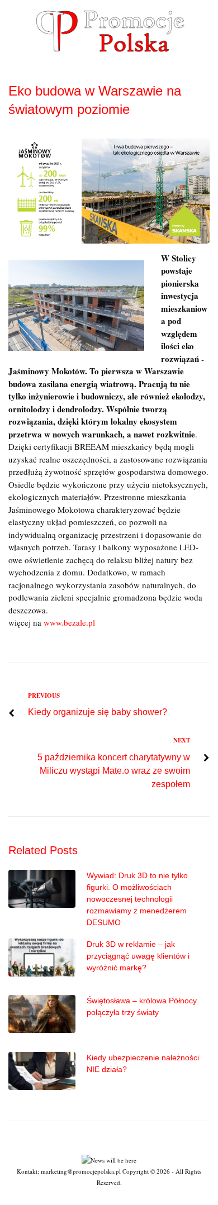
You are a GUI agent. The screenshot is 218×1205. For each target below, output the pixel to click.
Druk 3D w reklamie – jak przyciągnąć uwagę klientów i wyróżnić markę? (138, 956)
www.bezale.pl (69, 622)
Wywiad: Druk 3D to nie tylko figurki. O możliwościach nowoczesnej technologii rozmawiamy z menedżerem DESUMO (137, 899)
